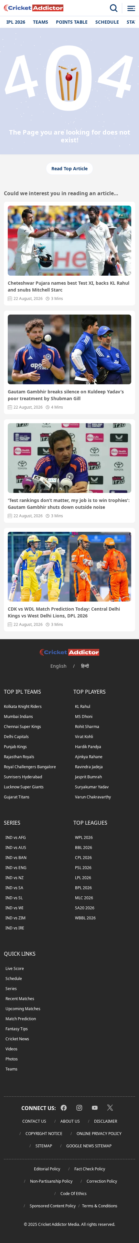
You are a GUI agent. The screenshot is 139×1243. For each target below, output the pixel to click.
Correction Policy (102, 1181)
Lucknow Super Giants (24, 787)
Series (11, 988)
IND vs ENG (16, 867)
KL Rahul (82, 706)
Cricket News (17, 1039)
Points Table (72, 22)
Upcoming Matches (22, 1008)
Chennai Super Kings (22, 726)
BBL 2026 (83, 847)
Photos (11, 1059)
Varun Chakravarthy (93, 797)
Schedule (107, 22)
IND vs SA (14, 887)
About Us (70, 1121)
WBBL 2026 (85, 918)
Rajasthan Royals (19, 756)
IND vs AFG (15, 837)
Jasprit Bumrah (88, 777)
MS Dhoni (83, 716)
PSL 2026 (83, 867)
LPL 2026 (83, 877)
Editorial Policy (47, 1169)
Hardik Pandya (88, 746)
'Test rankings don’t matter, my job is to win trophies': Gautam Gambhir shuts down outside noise (69, 503)
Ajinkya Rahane (88, 756)
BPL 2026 (83, 887)
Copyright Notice (44, 1133)
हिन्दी (85, 666)
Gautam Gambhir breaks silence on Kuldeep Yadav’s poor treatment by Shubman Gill (66, 394)
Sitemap (44, 1146)
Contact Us (34, 1121)
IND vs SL (14, 898)
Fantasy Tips (16, 1029)
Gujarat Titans (16, 797)
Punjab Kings (15, 746)
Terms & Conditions (99, 1206)
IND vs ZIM (15, 918)
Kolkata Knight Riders (23, 706)
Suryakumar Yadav (92, 787)
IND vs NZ (14, 877)
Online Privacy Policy (99, 1133)
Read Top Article (69, 168)
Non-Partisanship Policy (51, 1181)
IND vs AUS (15, 847)
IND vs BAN (16, 857)
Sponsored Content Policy (53, 1206)
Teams (40, 22)
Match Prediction (20, 1019)
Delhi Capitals (16, 736)
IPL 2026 (15, 22)
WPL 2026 (84, 837)
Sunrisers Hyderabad (23, 777)
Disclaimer (105, 1121)
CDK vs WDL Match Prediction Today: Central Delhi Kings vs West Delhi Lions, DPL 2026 (64, 612)
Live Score (14, 968)
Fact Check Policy (89, 1169)
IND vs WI (14, 908)
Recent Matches (19, 998)
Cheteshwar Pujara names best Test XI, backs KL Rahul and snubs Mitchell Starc (68, 286)
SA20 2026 (84, 908)
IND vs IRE (14, 928)
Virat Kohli (84, 736)
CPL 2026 (83, 857)
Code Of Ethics (73, 1193)
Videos (11, 1049)
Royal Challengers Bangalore (30, 767)
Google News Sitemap (89, 1146)
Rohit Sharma (87, 726)
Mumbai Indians (18, 716)
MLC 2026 (84, 898)
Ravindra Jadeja (89, 767)
